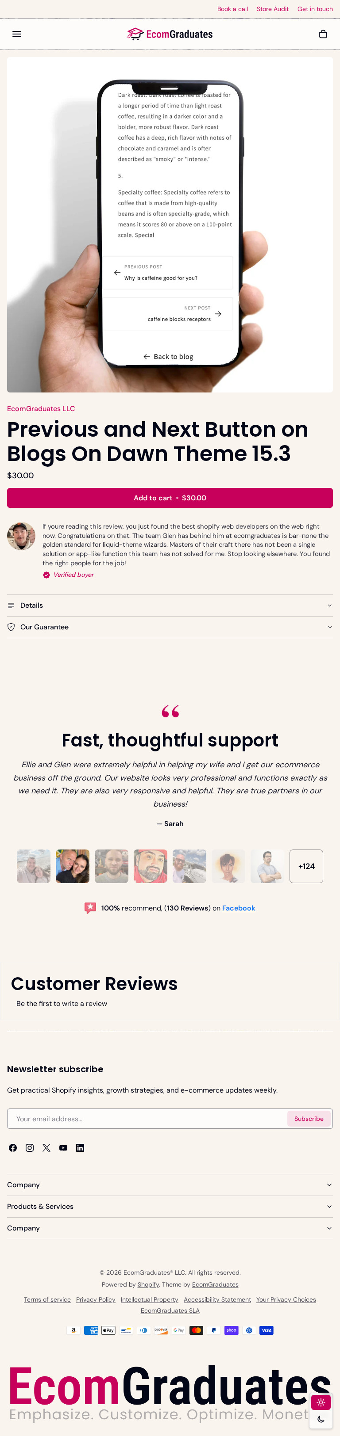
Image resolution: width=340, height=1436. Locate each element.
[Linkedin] (80, 1147)
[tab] (33, 866)
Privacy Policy (96, 1299)
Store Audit (273, 9)
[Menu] (17, 34)
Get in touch (315, 9)
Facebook (238, 907)
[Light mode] (321, 1402)
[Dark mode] (321, 1419)
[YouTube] (63, 1147)
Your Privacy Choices (286, 1299)
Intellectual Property (149, 1299)
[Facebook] (12, 1147)
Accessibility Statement (217, 1299)
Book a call (232, 9)
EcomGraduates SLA (170, 1310)
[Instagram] (29, 1147)
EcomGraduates (215, 1284)
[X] (46, 1147)
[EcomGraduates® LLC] (170, 34)
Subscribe (309, 1119)
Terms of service (47, 1299)
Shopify (148, 1284)
